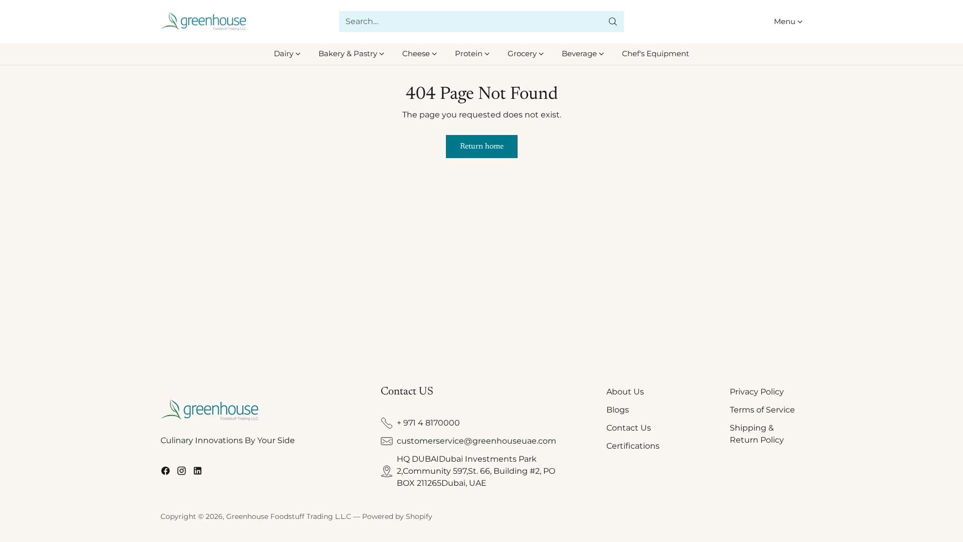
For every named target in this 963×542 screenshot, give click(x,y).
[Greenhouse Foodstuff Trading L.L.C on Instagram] (182, 472)
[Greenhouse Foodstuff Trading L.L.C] (204, 22)
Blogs (617, 410)
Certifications (633, 446)
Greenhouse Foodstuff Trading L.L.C (288, 516)
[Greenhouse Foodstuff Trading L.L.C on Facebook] (165, 472)
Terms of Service (762, 410)
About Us (625, 391)
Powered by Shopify (397, 516)
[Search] (613, 21)
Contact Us (628, 428)
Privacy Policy (757, 391)
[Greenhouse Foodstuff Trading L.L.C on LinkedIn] (198, 472)
